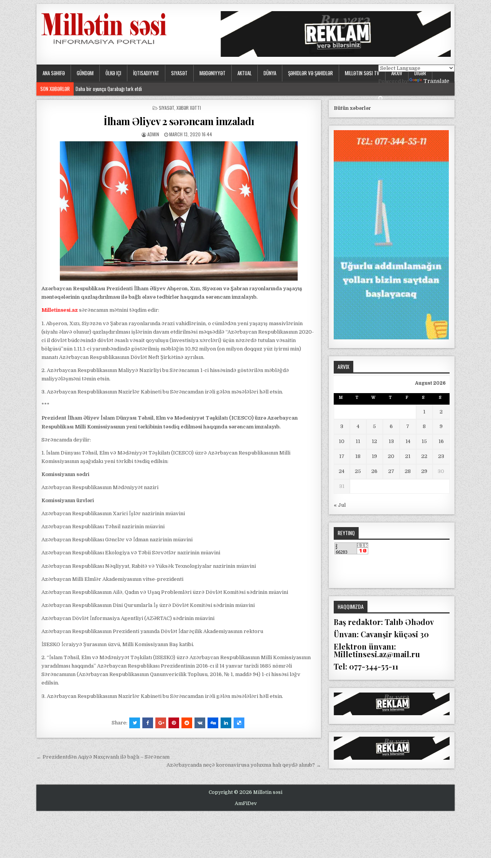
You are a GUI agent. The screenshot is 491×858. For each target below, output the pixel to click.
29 (424, 471)
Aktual (244, 73)
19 (374, 456)
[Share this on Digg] (213, 722)
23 (441, 456)
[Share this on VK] (199, 722)
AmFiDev (246, 803)
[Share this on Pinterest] (173, 722)
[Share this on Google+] (160, 722)
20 (391, 456)
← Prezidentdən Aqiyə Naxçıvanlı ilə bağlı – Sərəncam (103, 757)
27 (391, 471)
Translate (436, 81)
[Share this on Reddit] (186, 722)
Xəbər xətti (188, 107)
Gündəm (85, 73)
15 (424, 441)
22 (424, 456)
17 (341, 456)
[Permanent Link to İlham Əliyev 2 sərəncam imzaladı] (178, 211)
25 (358, 471)
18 (358, 456)
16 (441, 441)
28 (408, 471)
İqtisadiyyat (146, 73)
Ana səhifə (54, 73)
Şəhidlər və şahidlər (310, 73)
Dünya (270, 73)
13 (391, 441)
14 (407, 441)
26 (374, 471)
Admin (153, 134)
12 (374, 441)
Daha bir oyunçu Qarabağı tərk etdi (110, 89)
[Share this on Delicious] (239, 722)
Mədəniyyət (212, 73)
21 (407, 456)
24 (341, 471)
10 (341, 441)
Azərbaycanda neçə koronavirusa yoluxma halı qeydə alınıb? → (243, 765)
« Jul (340, 505)
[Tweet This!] (134, 722)
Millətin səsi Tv (362, 73)
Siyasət (179, 73)
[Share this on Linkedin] (226, 722)
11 (358, 441)
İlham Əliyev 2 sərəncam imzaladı (179, 121)
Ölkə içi (113, 73)
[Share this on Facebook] (147, 722)
